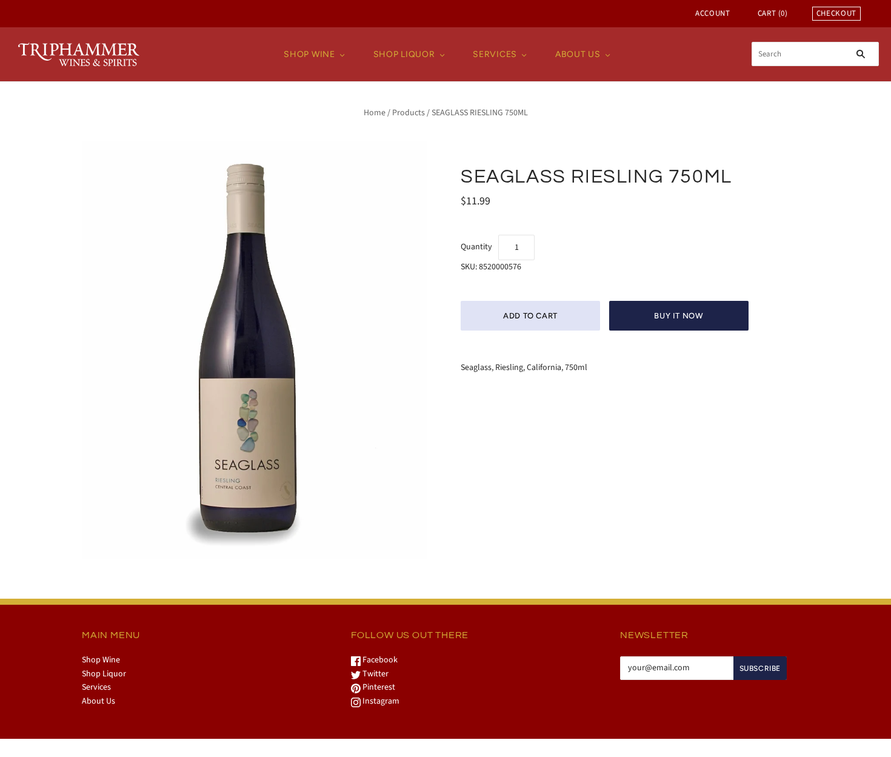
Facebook (379, 660)
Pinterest (378, 687)
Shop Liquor (404, 54)
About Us (578, 54)
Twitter (375, 674)
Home (374, 113)
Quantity (476, 247)
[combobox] (815, 54)
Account (712, 13)
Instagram (380, 701)
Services (495, 54)
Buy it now (679, 315)
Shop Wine (309, 54)
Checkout (836, 13)
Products (408, 113)
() (773, 13)
